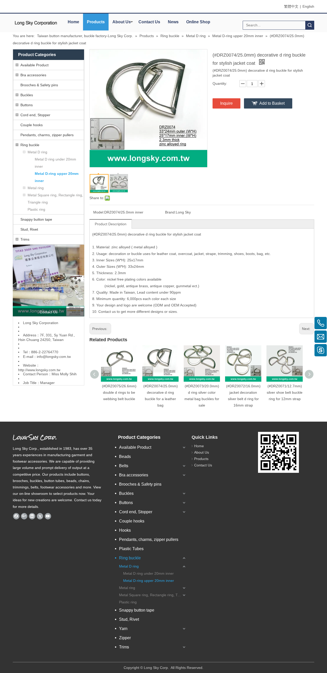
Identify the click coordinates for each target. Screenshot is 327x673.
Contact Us (149, 22)
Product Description (110, 224)
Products (96, 22)
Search (309, 25)
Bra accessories (33, 75)
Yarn (123, 628)
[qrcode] (278, 452)
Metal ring (36, 188)
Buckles (26, 95)
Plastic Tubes (131, 549)
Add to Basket (272, 103)
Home (73, 22)
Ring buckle (29, 145)
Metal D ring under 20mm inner (55, 162)
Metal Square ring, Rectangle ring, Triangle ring (55, 198)
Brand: (170, 212)
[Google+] (24, 516)
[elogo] (36, 23)
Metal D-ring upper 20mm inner (56, 177)
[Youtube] (48, 516)
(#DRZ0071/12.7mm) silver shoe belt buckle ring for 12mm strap (284, 392)
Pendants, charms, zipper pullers (47, 135)
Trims (24, 239)
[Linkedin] (32, 516)
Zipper (125, 638)
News (173, 22)
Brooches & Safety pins (39, 85)
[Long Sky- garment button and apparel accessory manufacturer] (48, 280)
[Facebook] (16, 516)
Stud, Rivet (29, 229)
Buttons (26, 105)
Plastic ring (36, 209)
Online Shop (198, 22)
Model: (98, 212)
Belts (123, 466)
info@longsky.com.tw (54, 357)
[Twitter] (40, 516)
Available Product (34, 65)
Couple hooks (31, 125)
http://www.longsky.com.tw (39, 370)
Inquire (226, 103)
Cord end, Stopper (35, 115)
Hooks (125, 530)
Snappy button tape (36, 219)
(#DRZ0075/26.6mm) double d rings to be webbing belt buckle (119, 392)
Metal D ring (37, 152)
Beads (125, 456)
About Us (121, 22)
